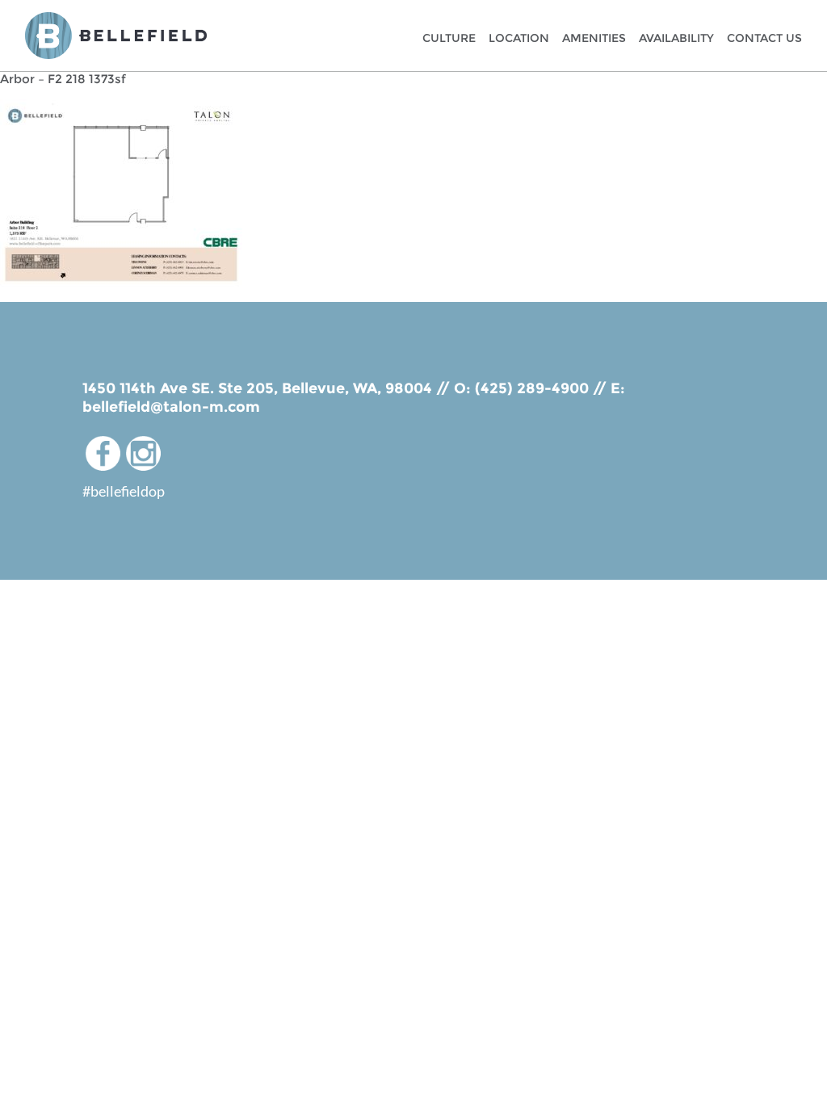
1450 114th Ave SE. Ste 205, (182, 388)
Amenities (594, 38)
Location (519, 38)
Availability (676, 38)
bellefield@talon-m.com (171, 407)
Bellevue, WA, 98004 (357, 388)
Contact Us (764, 38)
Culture (449, 38)
